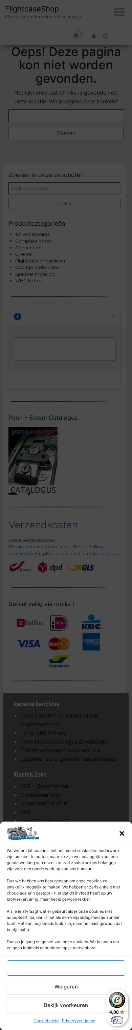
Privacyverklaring (78, 1020)
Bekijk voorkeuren (66, 1005)
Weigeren (66, 986)
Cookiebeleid (46, 1020)
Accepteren (66, 968)
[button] (121, 833)
